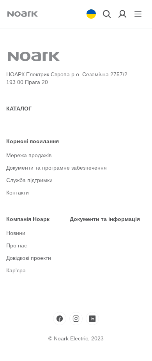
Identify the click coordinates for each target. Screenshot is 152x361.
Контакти (17, 192)
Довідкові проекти (28, 258)
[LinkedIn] (92, 318)
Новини (15, 233)
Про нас (16, 245)
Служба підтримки (29, 180)
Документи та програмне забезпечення (56, 168)
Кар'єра (16, 270)
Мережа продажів (28, 155)
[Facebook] (59, 318)
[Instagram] (76, 318)
